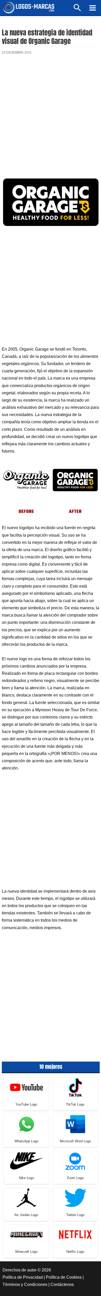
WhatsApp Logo (26, 1141)
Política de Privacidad (23, 1277)
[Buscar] (78, 10)
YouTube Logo (26, 1104)
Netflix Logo (75, 1252)
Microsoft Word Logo (75, 1141)
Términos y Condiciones (25, 1284)
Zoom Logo (75, 1178)
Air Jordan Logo (26, 1215)
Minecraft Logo (26, 1252)
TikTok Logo (75, 1104)
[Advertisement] (50, 116)
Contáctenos (62, 1284)
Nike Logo (26, 1178)
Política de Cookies (64, 1277)
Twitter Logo (75, 1215)
